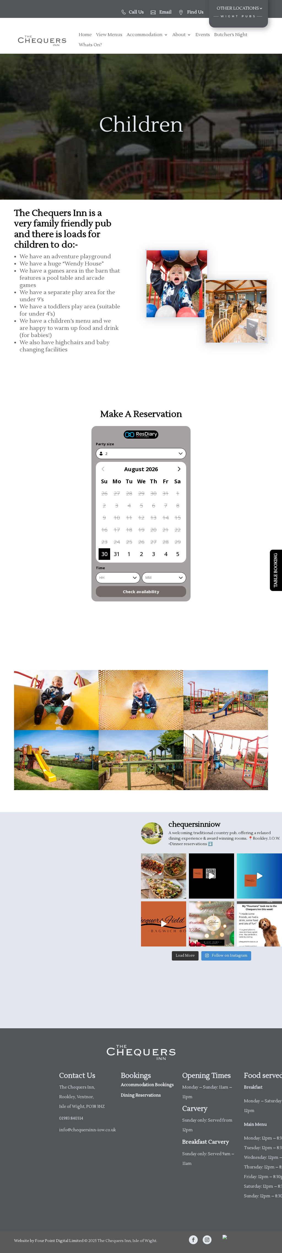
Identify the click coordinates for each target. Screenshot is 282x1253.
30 (153, 493)
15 (178, 517)
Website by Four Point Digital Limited (48, 1240)
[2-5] (56, 728)
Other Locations (238, 8)
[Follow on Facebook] (193, 1239)
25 (129, 542)
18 (129, 529)
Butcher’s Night (230, 35)
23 (104, 542)
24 (117, 542)
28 (129, 493)
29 (141, 493)
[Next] (179, 469)
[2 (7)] (141, 728)
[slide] (225, 728)
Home (85, 35)
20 (153, 529)
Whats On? (90, 45)
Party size (105, 443)
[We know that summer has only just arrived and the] (211, 923)
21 (165, 529)
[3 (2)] (225, 788)
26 (104, 493)
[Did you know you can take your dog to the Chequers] (259, 923)
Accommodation (144, 35)
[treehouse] (56, 788)
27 (117, 493)
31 (165, 493)
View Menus (109, 35)
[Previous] (103, 469)
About (179, 35)
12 (141, 517)
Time (100, 567)
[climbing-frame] (141, 788)
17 (117, 529)
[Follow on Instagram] (207, 1239)
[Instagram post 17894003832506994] (259, 876)
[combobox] (141, 453)
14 (165, 517)
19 (141, 529)
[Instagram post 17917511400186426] (163, 923)
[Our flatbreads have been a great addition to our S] (163, 876)
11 (129, 517)
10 (117, 517)
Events (203, 35)
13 (153, 517)
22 (178, 529)
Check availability (141, 591)
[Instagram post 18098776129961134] (211, 876)
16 (104, 529)
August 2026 (141, 469)
